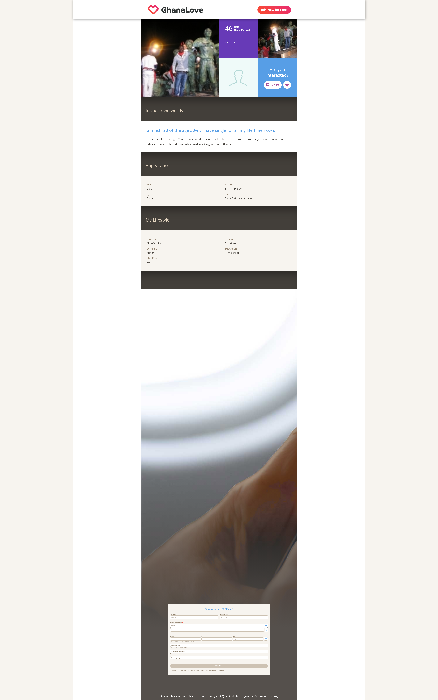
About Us (166, 696)
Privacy (210, 696)
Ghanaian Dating (266, 696)
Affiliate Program (240, 696)
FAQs (222, 696)
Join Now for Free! (274, 10)
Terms (198, 696)
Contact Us (183, 696)
